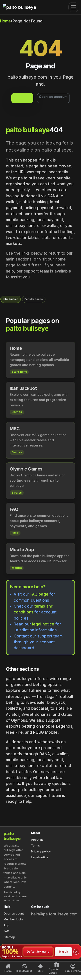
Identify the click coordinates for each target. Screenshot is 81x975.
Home (5, 21)
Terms (35, 845)
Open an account (53, 97)
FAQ (6, 931)
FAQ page (39, 594)
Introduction (10, 299)
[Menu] (73, 7)
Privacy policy (41, 851)
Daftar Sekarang (38, 951)
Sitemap (9, 937)
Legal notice (39, 857)
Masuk (63, 951)
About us (37, 839)
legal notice (43, 624)
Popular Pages (34, 299)
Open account (14, 913)
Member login (13, 919)
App (6, 925)
